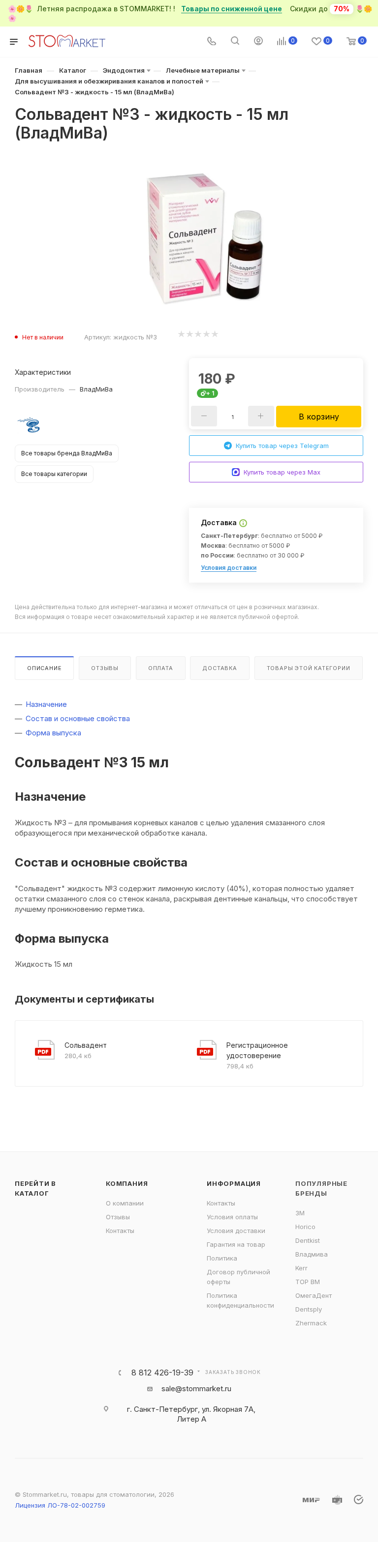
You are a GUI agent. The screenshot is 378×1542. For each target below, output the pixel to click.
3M (300, 1213)
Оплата (160, 668)
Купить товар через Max (282, 472)
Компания (127, 1183)
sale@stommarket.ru (196, 1388)
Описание (44, 668)
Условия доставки (228, 567)
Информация (234, 1183)
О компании (125, 1203)
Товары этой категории (308, 668)
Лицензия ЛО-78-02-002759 (60, 1505)
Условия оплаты (232, 1217)
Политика (222, 1258)
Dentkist (307, 1240)
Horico (305, 1227)
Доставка (219, 668)
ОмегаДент (313, 1295)
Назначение (46, 704)
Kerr (301, 1268)
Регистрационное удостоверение (257, 1050)
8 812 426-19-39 (162, 1372)
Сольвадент (85, 1045)
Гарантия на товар (236, 1244)
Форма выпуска (53, 732)
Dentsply (308, 1309)
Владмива (311, 1254)
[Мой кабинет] (258, 42)
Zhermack (311, 1323)
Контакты (120, 1230)
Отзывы (105, 668)
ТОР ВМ (307, 1282)
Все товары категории (54, 473)
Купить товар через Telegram (282, 445)
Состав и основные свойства (78, 718)
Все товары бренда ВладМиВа (66, 453)
